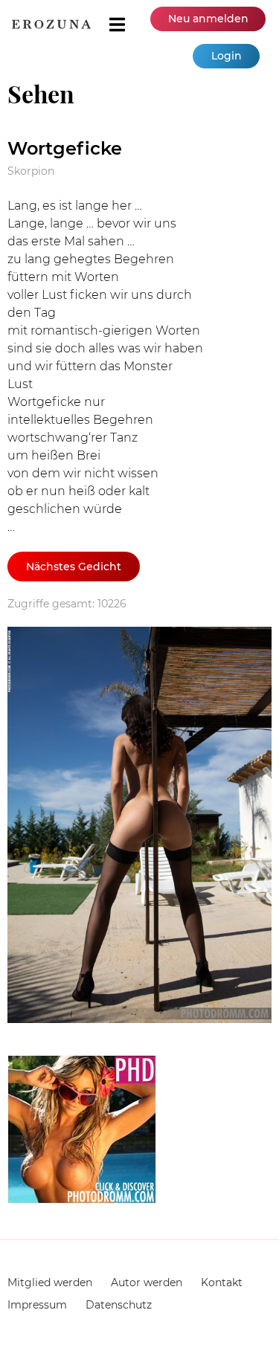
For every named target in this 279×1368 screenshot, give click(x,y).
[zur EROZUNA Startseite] (51, 24)
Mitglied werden (49, 1282)
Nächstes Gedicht (73, 566)
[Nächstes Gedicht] (139, 827)
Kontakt (222, 1282)
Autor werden (146, 1282)
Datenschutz (119, 1304)
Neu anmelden (208, 18)
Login (226, 55)
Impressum (37, 1304)
